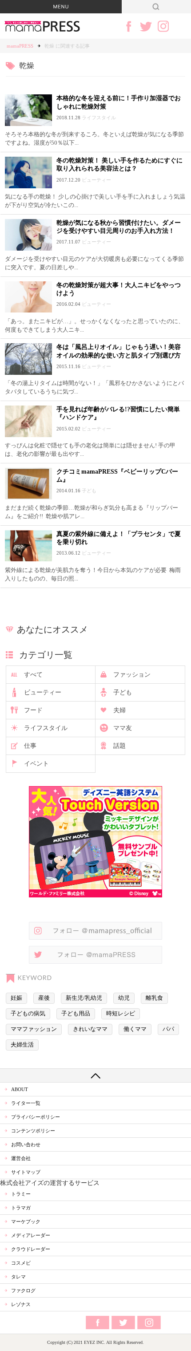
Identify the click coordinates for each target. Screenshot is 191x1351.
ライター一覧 (25, 1103)
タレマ (18, 1276)
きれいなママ (90, 1029)
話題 (119, 745)
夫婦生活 (22, 1045)
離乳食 (154, 998)
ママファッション (34, 1029)
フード (33, 710)
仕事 (30, 745)
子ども (122, 692)
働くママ (135, 1029)
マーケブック (25, 1221)
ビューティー (42, 692)
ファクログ (23, 1290)
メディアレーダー (30, 1235)
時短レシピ (120, 1013)
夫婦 (119, 710)
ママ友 (122, 728)
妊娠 (16, 998)
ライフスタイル (46, 728)
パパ (168, 1029)
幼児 (124, 998)
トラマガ (21, 1207)
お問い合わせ (25, 1144)
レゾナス (21, 1304)
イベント (36, 763)
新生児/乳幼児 (84, 998)
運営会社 (21, 1158)
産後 (44, 998)
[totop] (95, 1075)
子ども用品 (75, 1013)
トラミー (21, 1194)
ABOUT (19, 1089)
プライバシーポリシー (35, 1117)
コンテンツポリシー (33, 1130)
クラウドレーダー (30, 1249)
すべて (33, 674)
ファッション (132, 674)
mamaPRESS (20, 46)
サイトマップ (25, 1172)
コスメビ (21, 1263)
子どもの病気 (28, 1013)
